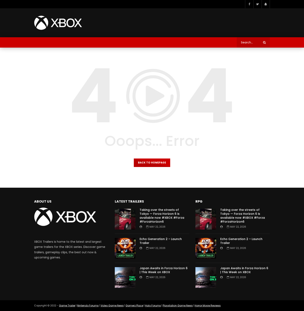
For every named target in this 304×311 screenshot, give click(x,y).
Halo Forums (153, 305)
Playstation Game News (178, 305)
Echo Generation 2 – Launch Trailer (161, 241)
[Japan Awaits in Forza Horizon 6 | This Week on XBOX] (125, 277)
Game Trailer (67, 305)
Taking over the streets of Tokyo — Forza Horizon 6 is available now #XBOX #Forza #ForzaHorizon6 (162, 216)
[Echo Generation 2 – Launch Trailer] (125, 248)
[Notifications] (266, 4)
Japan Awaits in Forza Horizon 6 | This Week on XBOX (164, 270)
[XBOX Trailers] (58, 23)
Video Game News (112, 305)
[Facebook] (249, 4)
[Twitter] (257, 4)
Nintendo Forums (88, 305)
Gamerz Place (134, 305)
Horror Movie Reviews (208, 305)
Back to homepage (152, 162)
